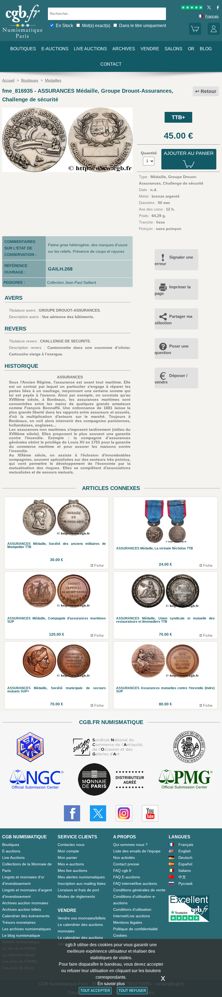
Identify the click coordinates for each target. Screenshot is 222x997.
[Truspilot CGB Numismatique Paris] (192, 8)
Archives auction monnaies (25, 903)
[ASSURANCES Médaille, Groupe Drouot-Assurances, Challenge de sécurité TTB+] (67, 171)
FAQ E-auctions (126, 877)
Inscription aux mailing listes (82, 883)
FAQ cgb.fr (122, 870)
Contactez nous (71, 844)
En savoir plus (111, 983)
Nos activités (124, 857)
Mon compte (68, 851)
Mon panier (67, 857)
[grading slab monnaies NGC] (36, 780)
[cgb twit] (208, 8)
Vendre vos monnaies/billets (82, 918)
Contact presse (126, 864)
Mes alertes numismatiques (81, 877)
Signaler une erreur (174, 260)
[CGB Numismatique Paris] (22, 39)
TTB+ (178, 117)
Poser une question (171, 349)
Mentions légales (127, 922)
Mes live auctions (72, 870)
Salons (173, 48)
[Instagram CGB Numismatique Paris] (124, 813)
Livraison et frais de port (78, 890)
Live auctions (90, 48)
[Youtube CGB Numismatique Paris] (150, 813)
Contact (111, 64)
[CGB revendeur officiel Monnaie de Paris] (111, 779)
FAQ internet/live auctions (135, 883)
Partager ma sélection (173, 319)
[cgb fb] (216, 8)
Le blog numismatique (21, 935)
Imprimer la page (173, 290)
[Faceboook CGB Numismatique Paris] (72, 813)
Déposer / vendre (171, 378)
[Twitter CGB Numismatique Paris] (98, 813)
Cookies (120, 935)
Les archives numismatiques (26, 929)
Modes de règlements (76, 896)
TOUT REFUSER (132, 991)
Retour (208, 91)
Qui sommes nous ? (130, 844)
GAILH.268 (60, 269)
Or (191, 48)
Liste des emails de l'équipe (137, 851)
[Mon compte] (214, 34)
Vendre (150, 48)
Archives (123, 48)
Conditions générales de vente (139, 890)
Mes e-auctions (71, 864)
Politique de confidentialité (135, 929)
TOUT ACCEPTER (95, 991)
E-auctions (54, 48)
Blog (206, 48)
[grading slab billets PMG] (185, 779)
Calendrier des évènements (26, 916)
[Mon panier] (195, 34)
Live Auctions (13, 857)
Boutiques (23, 48)
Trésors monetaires (18, 922)
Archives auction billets (21, 909)
